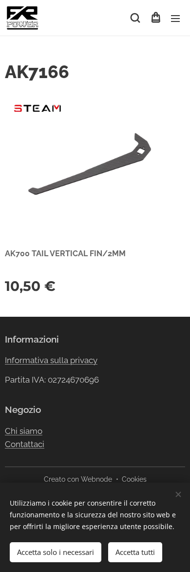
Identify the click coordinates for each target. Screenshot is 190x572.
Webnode (96, 479)
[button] (135, 18)
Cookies (134, 479)
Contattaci (24, 444)
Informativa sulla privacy (51, 360)
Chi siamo (23, 431)
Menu (175, 18)
